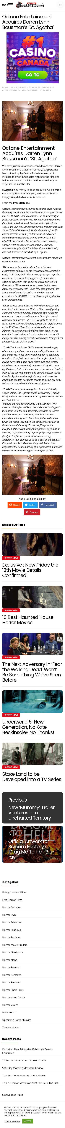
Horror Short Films (13, 990)
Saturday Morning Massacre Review (22, 1068)
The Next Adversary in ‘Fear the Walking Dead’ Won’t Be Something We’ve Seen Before (32, 672)
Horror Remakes (11, 975)
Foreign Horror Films (14, 892)
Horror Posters (11, 967)
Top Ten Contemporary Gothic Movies (24, 1075)
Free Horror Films (12, 900)
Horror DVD (9, 915)
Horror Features (11, 930)
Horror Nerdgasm (12, 952)
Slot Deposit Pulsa (12, 1094)
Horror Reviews (11, 982)
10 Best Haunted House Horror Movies (27, 620)
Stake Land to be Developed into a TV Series (31, 777)
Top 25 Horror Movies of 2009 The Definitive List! (30, 1083)
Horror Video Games (14, 997)
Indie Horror (9, 1012)
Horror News (11, 558)
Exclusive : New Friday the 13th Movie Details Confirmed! (30, 570)
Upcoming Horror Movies (16, 1020)
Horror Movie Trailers (14, 945)
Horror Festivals (11, 937)
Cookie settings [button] (12, 1121)
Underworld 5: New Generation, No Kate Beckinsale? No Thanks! (28, 727)
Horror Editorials (11, 922)
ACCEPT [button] (27, 1121)
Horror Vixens (10, 1005)
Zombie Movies (11, 1027)
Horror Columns (11, 907)
